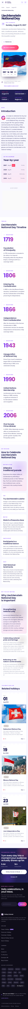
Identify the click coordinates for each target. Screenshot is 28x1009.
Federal (9, 972)
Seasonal (16, 982)
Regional (18, 99)
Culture (4, 99)
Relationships (18, 979)
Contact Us (4, 951)
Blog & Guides (4, 960)
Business (18, 969)
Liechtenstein (19, 94)
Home (3, 7)
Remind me (8, 42)
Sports (22, 982)
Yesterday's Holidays (6, 935)
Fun (19, 972)
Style (3, 985)
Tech (8, 985)
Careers (24, 969)
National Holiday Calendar (7, 938)
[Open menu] (2, 2)
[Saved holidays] (25, 2)
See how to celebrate (9, 47)
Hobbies (9, 975)
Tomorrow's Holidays (6, 932)
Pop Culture (10, 979)
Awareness (10, 969)
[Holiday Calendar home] (8, 2)
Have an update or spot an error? (11, 86)
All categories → (20, 985)
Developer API (14, 877)
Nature (3, 979)
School (9, 982)
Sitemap (17, 1006)
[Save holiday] (24, 706)
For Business (4, 954)
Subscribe (22, 904)
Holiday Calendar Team (9, 82)
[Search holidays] (22, 2)
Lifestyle (16, 975)
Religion (4, 982)
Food (15, 972)
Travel (13, 985)
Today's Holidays (7, 929)
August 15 (14, 7)
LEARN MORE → (5, 998)
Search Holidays (5, 940)
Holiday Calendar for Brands (13, 872)
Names (21, 975)
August (8, 7)
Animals (4, 969)
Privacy (12, 1006)
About (2, 949)
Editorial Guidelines (5, 1006)
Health (3, 975)
